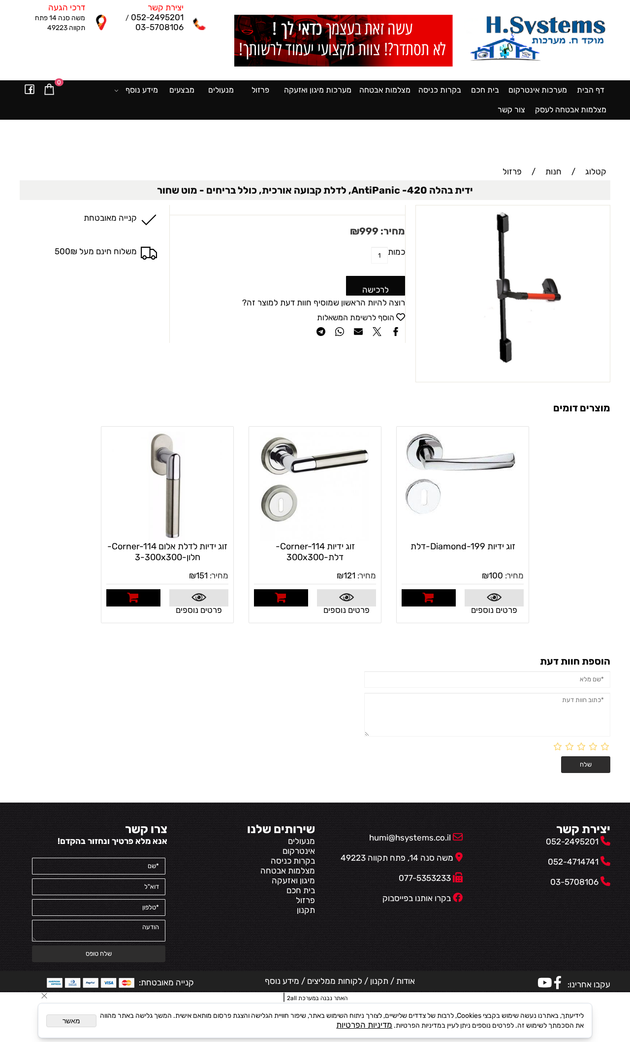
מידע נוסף (142, 90)
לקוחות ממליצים (333, 981)
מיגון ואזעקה (293, 880)
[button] (429, 597)
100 (496, 575)
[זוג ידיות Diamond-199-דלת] (462, 513)
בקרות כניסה (439, 90)
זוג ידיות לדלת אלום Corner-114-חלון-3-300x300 (167, 552)
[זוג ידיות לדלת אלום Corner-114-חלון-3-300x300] (166, 538)
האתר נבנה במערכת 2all (317, 998)
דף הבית (590, 90)
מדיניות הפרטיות (364, 1025)
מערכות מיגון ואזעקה (317, 90)
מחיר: (391, 231)
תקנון (306, 910)
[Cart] (49, 90)
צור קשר (511, 109)
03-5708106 (159, 27)
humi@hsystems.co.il (410, 837)
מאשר (71, 1021)
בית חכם (485, 90)
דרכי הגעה (66, 7)
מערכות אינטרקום (537, 90)
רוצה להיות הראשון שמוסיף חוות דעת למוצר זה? (323, 302)
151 (202, 575)
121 (349, 575)
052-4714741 (573, 862)
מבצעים (181, 90)
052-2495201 (156, 17)
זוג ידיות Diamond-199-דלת (462, 546)
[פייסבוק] (29, 90)
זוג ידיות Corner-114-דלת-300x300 (315, 552)
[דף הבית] (537, 39)
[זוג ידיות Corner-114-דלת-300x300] (314, 538)
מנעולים (221, 90)
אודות (404, 981)
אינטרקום (299, 851)
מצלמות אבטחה (384, 90)
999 (368, 231)
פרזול (260, 90)
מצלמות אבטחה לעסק (570, 109)
